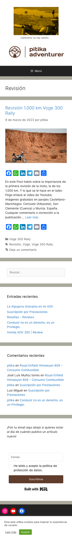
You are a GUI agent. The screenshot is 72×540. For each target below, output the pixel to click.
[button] (36, 468)
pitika (11, 365)
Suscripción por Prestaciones (27, 312)
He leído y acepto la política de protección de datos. (35, 468)
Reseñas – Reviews (20, 317)
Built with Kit (36, 489)
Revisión (15, 244)
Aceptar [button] (25, 532)
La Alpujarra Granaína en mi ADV (30, 306)
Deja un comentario (23, 249)
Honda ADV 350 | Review (25, 332)
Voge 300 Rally (20, 239)
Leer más (31, 217)
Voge (26, 244)
